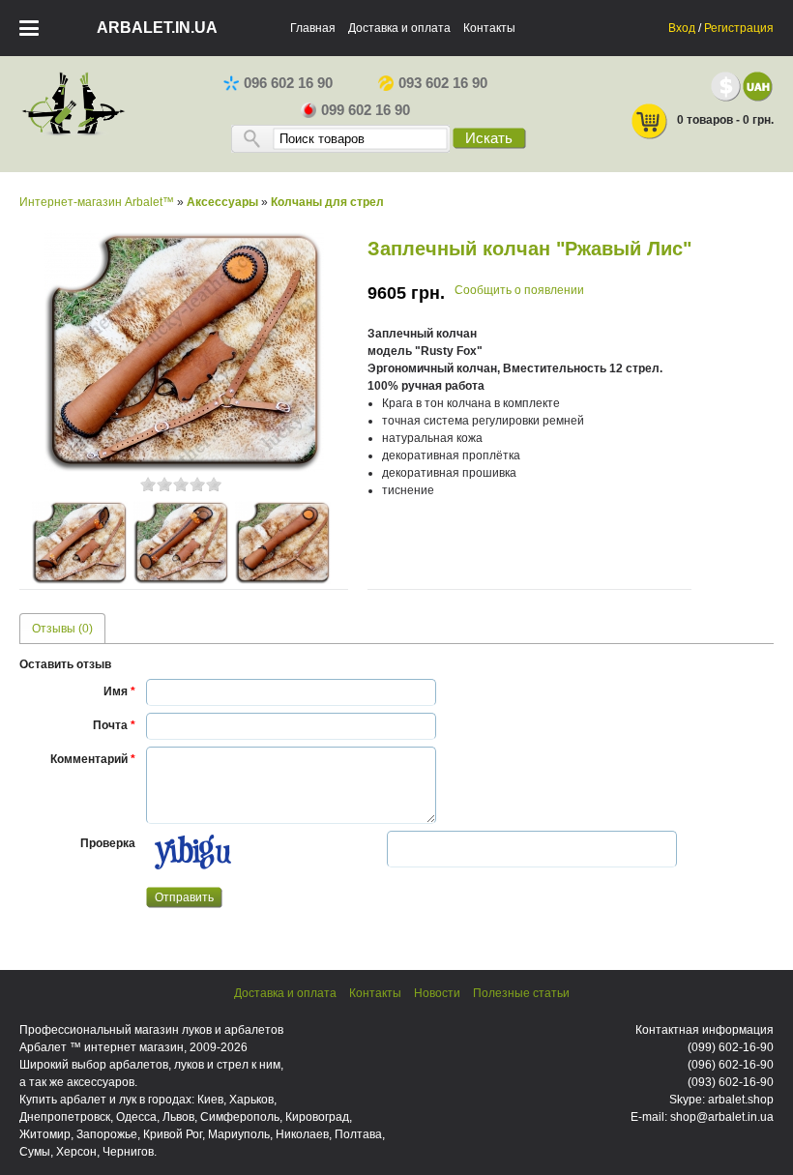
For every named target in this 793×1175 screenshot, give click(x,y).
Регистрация (739, 28)
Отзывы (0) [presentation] (62, 628)
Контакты (489, 28)
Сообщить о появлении (519, 290)
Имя (119, 691)
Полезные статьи (521, 993)
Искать (489, 138)
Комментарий (92, 759)
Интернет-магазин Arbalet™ (96, 202)
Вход (681, 28)
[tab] (62, 628)
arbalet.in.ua (157, 27)
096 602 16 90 (288, 83)
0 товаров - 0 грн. (725, 120)
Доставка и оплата (399, 28)
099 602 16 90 (365, 110)
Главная (313, 28)
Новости (437, 993)
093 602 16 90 (442, 83)
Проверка (107, 843)
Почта (114, 725)
